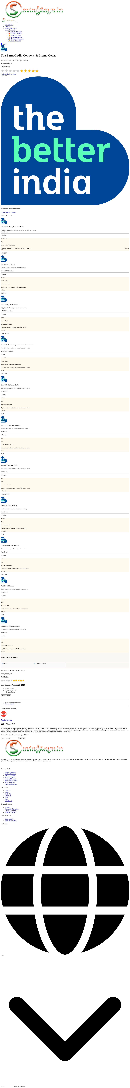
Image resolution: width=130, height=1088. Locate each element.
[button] (65, 956)
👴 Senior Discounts (14, 35)
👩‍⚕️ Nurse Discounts (14, 41)
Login (4, 44)
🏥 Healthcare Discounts (16, 39)
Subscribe (22, 738)
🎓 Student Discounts (15, 32)
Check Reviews (11, 74)
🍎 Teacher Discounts (15, 33)
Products (3, 74)
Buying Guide (9, 25)
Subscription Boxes (10, 28)
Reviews (7, 26)
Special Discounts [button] (10, 30)
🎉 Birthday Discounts (15, 37)
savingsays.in (10, 1086)
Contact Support (9, 704)
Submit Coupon (6, 695)
